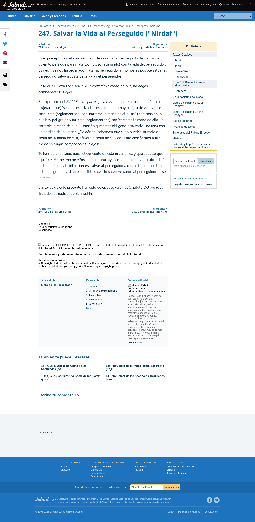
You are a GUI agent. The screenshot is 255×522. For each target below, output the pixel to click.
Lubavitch (91, 499)
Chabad (82, 499)
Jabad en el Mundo (176, 473)
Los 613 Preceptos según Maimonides (105, 26)
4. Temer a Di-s (94, 299)
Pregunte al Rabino (170, 4)
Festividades (141, 466)
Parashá (139, 470)
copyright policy (110, 266)
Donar (225, 4)
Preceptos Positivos (147, 26)
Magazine (65, 470)
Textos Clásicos (66, 26)
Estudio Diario (98, 473)
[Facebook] (209, 500)
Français (188, 184)
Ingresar (133, 4)
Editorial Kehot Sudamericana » (146, 291)
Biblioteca (44, 26)
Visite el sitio (135, 342)
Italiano (208, 184)
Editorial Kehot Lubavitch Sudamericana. (67, 247)
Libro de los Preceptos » (57, 284)
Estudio (11, 16)
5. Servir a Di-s (94, 304)
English (177, 184)
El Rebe (171, 470)
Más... (89, 308)
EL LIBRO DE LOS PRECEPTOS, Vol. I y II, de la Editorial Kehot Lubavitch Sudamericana (109, 244)
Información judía (152, 502)
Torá (129, 502)
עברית (198, 184)
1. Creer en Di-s (94, 286)
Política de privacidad (189, 511)
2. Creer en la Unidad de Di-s (101, 291)
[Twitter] (217, 500)
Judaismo (137, 502)
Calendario (96, 470)
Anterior (55, 45)
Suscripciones (98, 476)
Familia (77, 16)
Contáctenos (211, 511)
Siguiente (150, 45)
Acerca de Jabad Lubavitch (181, 466)
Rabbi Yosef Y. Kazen (106, 502)
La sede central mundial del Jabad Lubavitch (151, 499)
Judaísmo (28, 16)
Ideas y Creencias (53, 16)
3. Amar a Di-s (94, 295)
